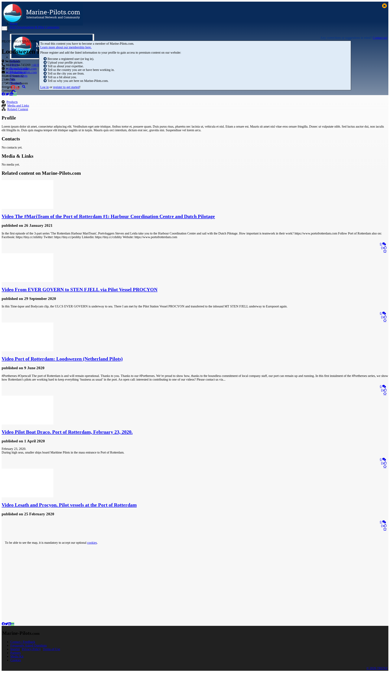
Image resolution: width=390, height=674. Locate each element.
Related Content (17, 109)
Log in (44, 87)
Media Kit (16, 656)
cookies (92, 542)
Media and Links (18, 105)
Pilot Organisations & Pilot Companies (34, 27)
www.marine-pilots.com (21, 68)
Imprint (15, 649)
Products (12, 102)
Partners (15, 652)
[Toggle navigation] (4, 28)
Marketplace (18, 72)
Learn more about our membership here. (66, 47)
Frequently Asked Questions (28, 645)
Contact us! (380, 37)
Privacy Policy (31, 649)
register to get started (66, 87)
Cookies (15, 660)
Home (14, 23)
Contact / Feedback (22, 642)
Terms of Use (51, 649)
